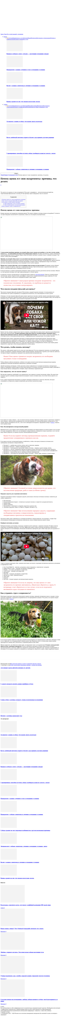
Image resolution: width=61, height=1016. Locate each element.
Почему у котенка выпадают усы (11, 716)
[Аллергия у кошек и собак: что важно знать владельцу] (15, 118)
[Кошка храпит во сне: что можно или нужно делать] (15, 98)
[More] (24, 187)
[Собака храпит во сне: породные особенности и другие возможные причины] (9, 827)
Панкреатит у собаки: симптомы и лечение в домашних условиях (28, 169)
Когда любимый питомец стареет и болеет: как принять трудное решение (30, 137)
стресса (11, 599)
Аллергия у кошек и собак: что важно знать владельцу (24, 121)
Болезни (26, 38)
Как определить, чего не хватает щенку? (14, 203)
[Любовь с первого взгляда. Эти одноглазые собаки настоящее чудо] (13, 949)
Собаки (5, 104)
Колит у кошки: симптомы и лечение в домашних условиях (26, 85)
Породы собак (34, 107)
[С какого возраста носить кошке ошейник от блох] (9, 681)
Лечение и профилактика (19, 107)
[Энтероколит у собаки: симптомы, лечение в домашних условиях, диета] (9, 843)
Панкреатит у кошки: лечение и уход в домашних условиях (26, 69)
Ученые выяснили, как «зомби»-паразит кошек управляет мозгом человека (25, 976)
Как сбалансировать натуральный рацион (14, 204)
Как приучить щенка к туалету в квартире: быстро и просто (26, 663)
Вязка (29, 38)
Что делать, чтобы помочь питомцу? (10, 202)
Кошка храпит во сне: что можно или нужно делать (23, 101)
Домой (2, 175)
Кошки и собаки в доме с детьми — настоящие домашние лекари (28, 54)
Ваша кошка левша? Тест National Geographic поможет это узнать (22, 928)
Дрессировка (34, 105)
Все (7, 38)
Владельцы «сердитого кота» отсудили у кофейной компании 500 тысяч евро (26, 905)
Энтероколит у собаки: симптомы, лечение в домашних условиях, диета (24, 846)
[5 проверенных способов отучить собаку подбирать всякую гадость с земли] (15, 150)
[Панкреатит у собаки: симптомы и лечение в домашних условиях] (15, 166)
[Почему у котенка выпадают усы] (9, 712)
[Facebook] (3, 187)
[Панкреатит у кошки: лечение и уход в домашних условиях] (15, 66)
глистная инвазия (39, 274)
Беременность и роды (18, 38)
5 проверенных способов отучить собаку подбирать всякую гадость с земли (31, 153)
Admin (2, 908)
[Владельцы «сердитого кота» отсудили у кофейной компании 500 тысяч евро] (13, 902)
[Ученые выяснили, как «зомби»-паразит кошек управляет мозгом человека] (13, 973)
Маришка (3, 931)
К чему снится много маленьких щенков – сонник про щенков (26, 665)
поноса (52, 422)
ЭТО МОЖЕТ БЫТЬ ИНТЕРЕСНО (10, 668)
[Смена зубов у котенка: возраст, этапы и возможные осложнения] (9, 697)
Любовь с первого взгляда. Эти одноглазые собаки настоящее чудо (22, 952)
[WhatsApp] (19, 187)
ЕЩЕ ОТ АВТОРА (25, 668)
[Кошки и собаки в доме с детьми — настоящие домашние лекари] (15, 51)
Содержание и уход (23, 39)
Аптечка (10, 38)
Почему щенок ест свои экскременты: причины (13, 199)
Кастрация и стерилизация (43, 38)
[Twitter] (8, 187)
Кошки (5, 36)
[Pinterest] (13, 187)
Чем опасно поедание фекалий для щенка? (12, 200)
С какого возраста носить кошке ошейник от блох (17, 684)
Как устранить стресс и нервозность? (11, 206)
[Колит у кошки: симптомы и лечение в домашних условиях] (15, 82)
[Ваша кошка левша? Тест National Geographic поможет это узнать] (13, 925)
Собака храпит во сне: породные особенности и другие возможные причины (25, 830)
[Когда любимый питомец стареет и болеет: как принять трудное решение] (15, 134)
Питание (16, 39)
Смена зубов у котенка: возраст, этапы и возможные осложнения (22, 700)
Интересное (34, 38)
